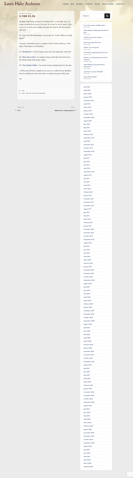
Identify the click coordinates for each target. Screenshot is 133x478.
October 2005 (88, 439)
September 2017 (89, 138)
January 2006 (88, 429)
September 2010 (89, 239)
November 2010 (89, 233)
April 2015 (87, 141)
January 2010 (88, 267)
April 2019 (87, 104)
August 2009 (88, 284)
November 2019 (89, 100)
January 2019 (88, 111)
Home (66, 4)
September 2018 (89, 117)
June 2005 (87, 453)
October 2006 (88, 399)
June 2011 (87, 212)
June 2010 (87, 250)
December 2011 (89, 199)
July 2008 (87, 328)
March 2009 (87, 300)
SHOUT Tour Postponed (91, 47)
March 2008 (87, 341)
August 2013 (88, 155)
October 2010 (88, 236)
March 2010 (87, 260)
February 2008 (88, 345)
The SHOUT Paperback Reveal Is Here (96, 52)
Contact (120, 4)
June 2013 (87, 161)
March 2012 (87, 189)
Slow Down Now (29, 57)
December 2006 (89, 392)
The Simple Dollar (29, 65)
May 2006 (87, 416)
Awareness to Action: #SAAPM (93, 72)
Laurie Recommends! (90, 77)
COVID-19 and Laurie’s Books (93, 37)
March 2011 (87, 219)
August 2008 (88, 324)
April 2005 (87, 460)
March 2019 (87, 107)
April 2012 (87, 185)
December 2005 (89, 433)
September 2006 (89, 402)
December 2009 (89, 270)
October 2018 (88, 114)
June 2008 (87, 331)
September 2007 (89, 361)
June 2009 (87, 290)
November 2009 (89, 273)
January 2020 (88, 97)
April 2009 (87, 297)
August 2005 (88, 446)
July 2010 (86, 246)
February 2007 (88, 385)
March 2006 (87, 423)
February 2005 (88, 467)
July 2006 (87, 409)
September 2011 (89, 206)
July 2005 (87, 450)
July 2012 (86, 178)
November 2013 (89, 145)
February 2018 (88, 134)
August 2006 (88, 406)
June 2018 (87, 124)
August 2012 (88, 175)
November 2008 (89, 314)
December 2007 (89, 351)
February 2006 (88, 426)
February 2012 (88, 192)
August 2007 (88, 365)
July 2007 (86, 368)
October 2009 (88, 277)
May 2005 (87, 456)
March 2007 (87, 382)
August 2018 (88, 121)
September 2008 (89, 321)
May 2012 (87, 182)
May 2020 (87, 87)
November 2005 (89, 436)
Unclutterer (27, 51)
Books (79, 4)
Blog (97, 4)
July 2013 (86, 158)
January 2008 (88, 348)
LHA (23, 90)
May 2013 (87, 165)
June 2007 (87, 372)
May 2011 (86, 216)
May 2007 (87, 375)
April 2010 (87, 256)
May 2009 (87, 294)
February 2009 (88, 304)
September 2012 (89, 172)
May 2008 (87, 334)
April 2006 (87, 419)
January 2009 (88, 307)
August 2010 (88, 243)
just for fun (26, 93)
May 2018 (87, 128)
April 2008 (87, 338)
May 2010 (87, 253)
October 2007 (88, 358)
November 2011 (89, 202)
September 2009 (89, 280)
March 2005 (87, 463)
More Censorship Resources (92, 42)
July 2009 (87, 287)
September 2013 (89, 151)
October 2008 (88, 317)
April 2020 (87, 90)
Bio (72, 4)
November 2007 (89, 355)
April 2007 (87, 378)
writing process (38, 93)
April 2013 (87, 168)
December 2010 (89, 229)
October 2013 (88, 148)
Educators (108, 4)
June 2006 (87, 412)
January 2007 (88, 389)
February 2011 (88, 222)
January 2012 (88, 195)
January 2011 (87, 226)
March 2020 (87, 94)
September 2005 (89, 443)
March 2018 (87, 131)
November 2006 (89, 395)
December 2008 (89, 311)
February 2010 (88, 263)
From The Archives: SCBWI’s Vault (94, 25)
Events (89, 4)
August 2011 (87, 209)
